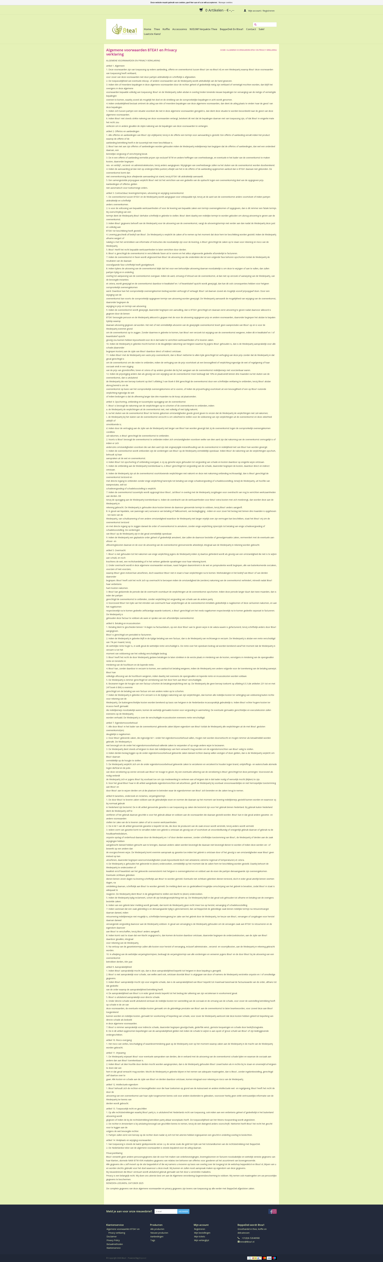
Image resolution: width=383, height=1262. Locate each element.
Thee (157, 29)
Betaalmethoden (115, 1244)
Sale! (261, 29)
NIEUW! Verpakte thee (203, 29)
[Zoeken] (255, 24)
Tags (152, 1240)
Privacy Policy (113, 1240)
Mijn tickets (199, 1236)
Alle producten (157, 1229)
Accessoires (179, 29)
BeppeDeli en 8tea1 (232, 29)
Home (147, 29)
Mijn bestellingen (202, 1232)
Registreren (199, 1229)
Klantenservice (114, 1247)
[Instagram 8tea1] (274, 1211)
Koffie (166, 29)
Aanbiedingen (156, 1236)
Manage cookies (225, 2)
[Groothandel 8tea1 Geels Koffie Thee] (124, 29)
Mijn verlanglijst (201, 1240)
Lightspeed (141, 1258)
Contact (251, 29)
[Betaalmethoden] (249, 1258)
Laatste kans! (152, 34)
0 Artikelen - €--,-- (220, 10)
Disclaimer (112, 1236)
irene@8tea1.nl (247, 1241)
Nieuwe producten (159, 1232)
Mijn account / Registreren (261, 10)
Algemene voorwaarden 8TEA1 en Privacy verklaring (252, 50)
